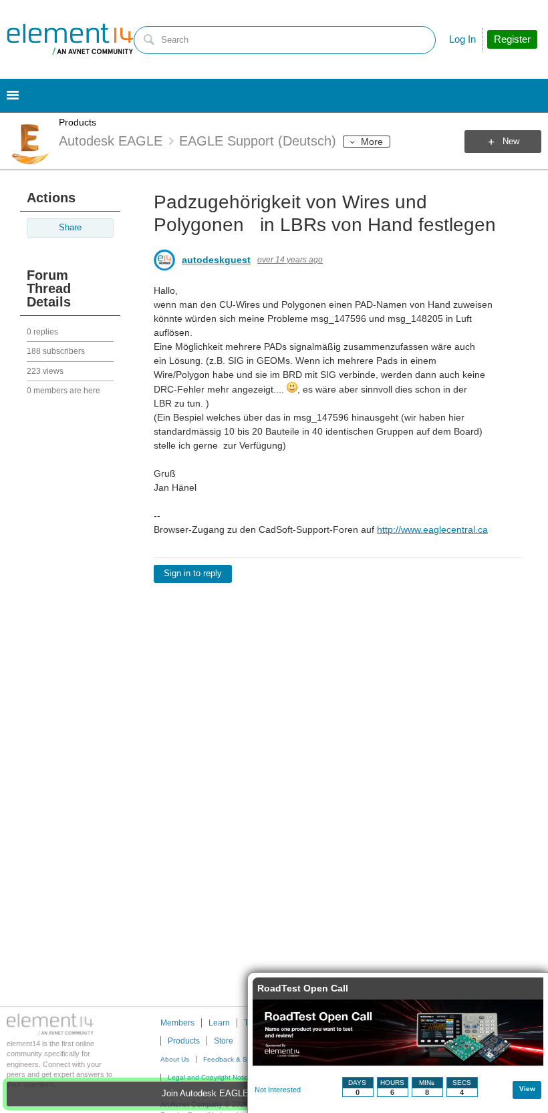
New (511, 141)
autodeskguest (216, 259)
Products (77, 122)
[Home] (70, 39)
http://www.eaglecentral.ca (432, 529)
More (372, 141)
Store (223, 1041)
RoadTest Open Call (302, 988)
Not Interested (278, 1090)
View (527, 1088)
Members (177, 1023)
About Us (174, 1059)
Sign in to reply (193, 573)
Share (70, 227)
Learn (219, 1023)
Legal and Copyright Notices (211, 1077)
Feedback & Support (235, 1059)
